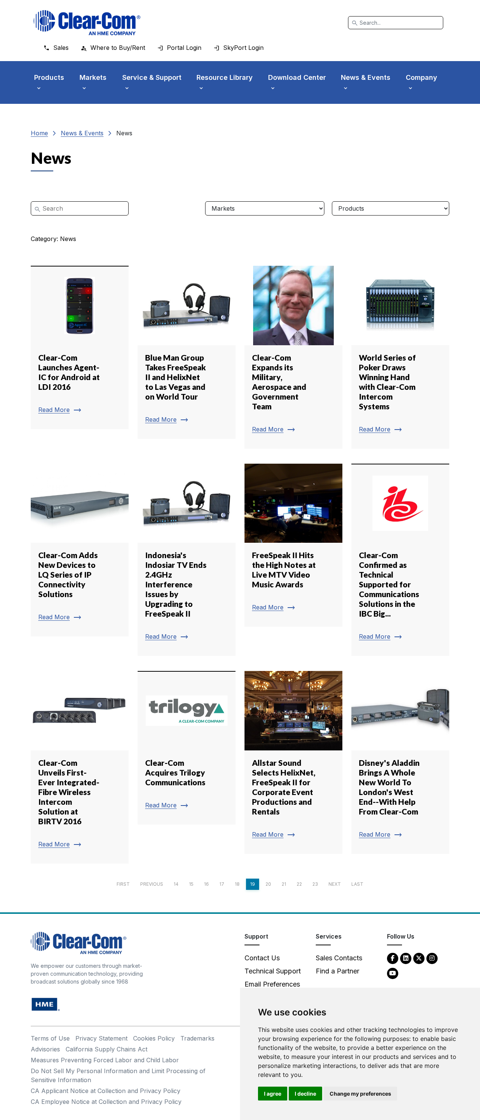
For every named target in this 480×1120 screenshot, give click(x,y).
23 (315, 884)
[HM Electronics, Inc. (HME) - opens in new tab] (46, 1004)
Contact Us (262, 958)
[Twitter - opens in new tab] (418, 958)
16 (206, 884)
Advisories (45, 1049)
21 (284, 884)
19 (252, 884)
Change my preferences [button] (360, 1093)
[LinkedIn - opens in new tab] (405, 958)
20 (268, 884)
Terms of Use (50, 1038)
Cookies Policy (154, 1038)
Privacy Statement (101, 1038)
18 (237, 884)
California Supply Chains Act (106, 1049)
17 (221, 884)
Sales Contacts (339, 958)
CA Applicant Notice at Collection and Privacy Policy (105, 1091)
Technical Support (272, 971)
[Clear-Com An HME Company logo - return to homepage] (78, 942)
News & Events (82, 133)
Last (357, 884)
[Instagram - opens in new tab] (432, 958)
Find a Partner (337, 971)
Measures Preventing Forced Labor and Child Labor (105, 1060)
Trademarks (197, 1038)
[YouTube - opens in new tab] (392, 973)
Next (334, 884)
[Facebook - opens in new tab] (392, 958)
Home (39, 133)
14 (176, 884)
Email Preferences (272, 984)
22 (299, 884)
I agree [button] (272, 1093)
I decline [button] (305, 1093)
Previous (151, 884)
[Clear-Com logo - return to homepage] (87, 22)
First (123, 884)
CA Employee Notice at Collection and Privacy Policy (106, 1101)
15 (191, 884)
